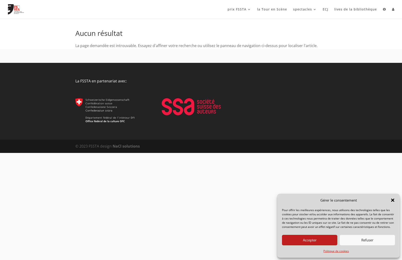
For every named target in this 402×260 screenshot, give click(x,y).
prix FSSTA (237, 9)
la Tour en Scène (272, 9)
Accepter (310, 240)
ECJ (325, 9)
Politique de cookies (336, 251)
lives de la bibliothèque (355, 9)
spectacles (302, 9)
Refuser (367, 240)
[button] (392, 200)
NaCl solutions (126, 146)
